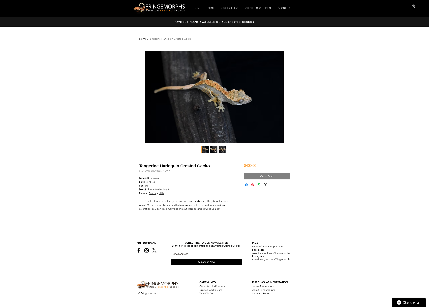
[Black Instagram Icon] (146, 250)
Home (143, 38)
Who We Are (206, 293)
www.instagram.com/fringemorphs (271, 259)
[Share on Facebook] (246, 185)
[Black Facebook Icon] (139, 250)
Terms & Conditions (263, 286)
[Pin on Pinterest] (253, 185)
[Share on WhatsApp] (259, 185)
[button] (413, 6)
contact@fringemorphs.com (267, 246)
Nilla (161, 193)
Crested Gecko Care (210, 289)
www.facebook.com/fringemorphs (271, 252)
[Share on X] (265, 185)
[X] (154, 250)
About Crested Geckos (212, 286)
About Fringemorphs (263, 289)
